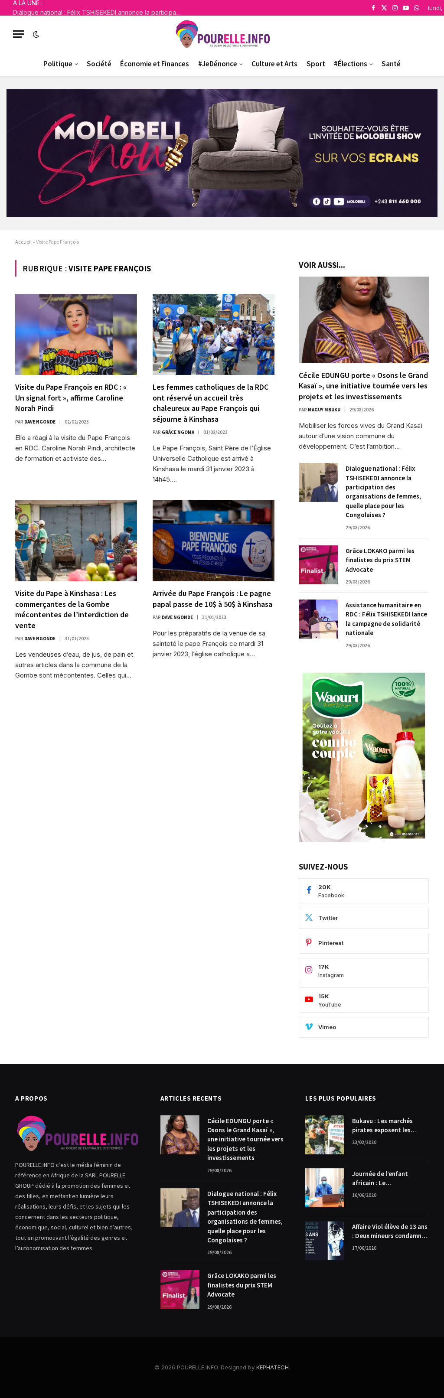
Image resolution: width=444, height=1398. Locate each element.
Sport (316, 63)
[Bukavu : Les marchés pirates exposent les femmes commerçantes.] (324, 1134)
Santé (391, 63)
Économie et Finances (154, 63)
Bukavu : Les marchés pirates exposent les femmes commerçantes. (386, 1126)
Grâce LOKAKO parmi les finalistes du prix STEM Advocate (380, 560)
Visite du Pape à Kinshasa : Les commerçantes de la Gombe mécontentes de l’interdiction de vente (72, 609)
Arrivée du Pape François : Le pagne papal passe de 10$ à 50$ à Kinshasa (212, 598)
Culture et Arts (274, 63)
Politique (57, 63)
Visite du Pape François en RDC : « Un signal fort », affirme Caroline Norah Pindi (71, 397)
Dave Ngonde (40, 422)
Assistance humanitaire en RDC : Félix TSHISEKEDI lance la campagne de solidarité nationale (386, 619)
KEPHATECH (272, 1367)
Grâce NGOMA (178, 432)
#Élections (350, 63)
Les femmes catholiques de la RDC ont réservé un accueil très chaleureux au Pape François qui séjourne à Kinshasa (210, 403)
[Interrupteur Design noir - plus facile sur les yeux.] (35, 34)
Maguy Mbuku (324, 410)
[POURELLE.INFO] (222, 34)
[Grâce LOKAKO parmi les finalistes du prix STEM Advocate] (318, 564)
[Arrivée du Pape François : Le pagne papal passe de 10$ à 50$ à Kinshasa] (213, 540)
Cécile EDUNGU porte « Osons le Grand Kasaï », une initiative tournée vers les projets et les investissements (363, 385)
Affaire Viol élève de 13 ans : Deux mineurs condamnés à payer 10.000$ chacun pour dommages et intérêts (390, 1231)
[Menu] (18, 34)
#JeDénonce (217, 63)
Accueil (23, 241)
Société (99, 63)
